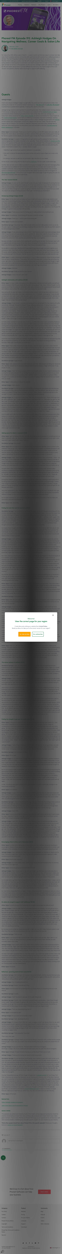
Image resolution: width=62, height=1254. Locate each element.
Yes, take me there (24, 634)
